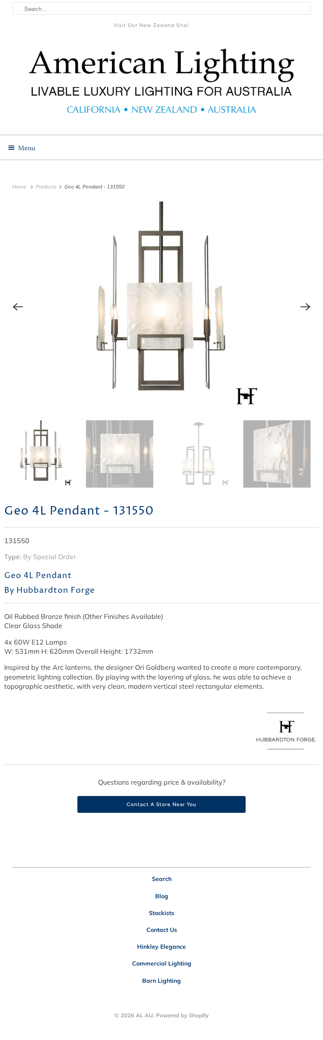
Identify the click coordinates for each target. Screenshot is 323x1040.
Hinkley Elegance (161, 946)
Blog (161, 896)
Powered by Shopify (182, 1015)
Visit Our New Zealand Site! (151, 25)
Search (162, 879)
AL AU (144, 1015)
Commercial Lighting (161, 963)
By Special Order (49, 556)
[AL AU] (161, 86)
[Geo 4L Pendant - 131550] (161, 307)
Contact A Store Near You (161, 804)
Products (47, 186)
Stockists (161, 913)
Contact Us (161, 930)
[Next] (305, 306)
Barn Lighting (161, 980)
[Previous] (17, 306)
